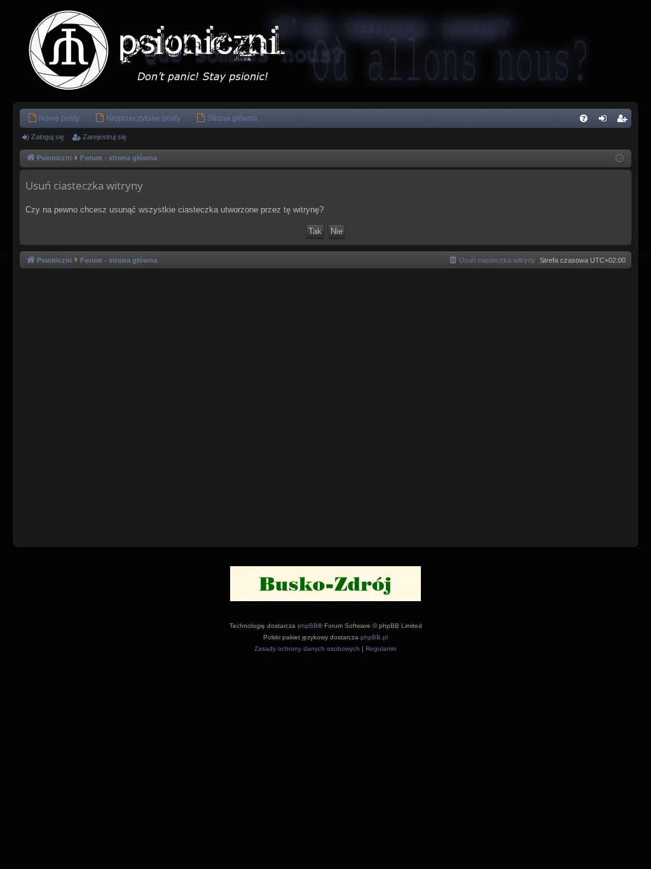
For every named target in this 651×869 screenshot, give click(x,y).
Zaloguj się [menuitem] (605, 121)
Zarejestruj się (105, 137)
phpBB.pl (374, 637)
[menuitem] (53, 118)
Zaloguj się (47, 137)
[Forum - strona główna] (170, 51)
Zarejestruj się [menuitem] (624, 121)
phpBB (308, 625)
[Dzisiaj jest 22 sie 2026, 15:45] (619, 158)
